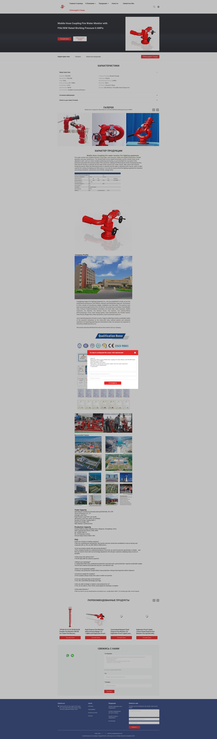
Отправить (113, 383)
